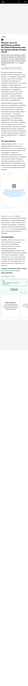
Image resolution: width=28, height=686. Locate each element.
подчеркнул (5, 229)
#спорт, (3, 276)
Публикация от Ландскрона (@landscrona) (14, 211)
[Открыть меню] (25, 1)
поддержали (11, 216)
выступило (19, 144)
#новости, (8, 276)
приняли (22, 240)
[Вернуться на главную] (3, 1)
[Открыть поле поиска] (18, 1)
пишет (16, 63)
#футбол (13, 276)
